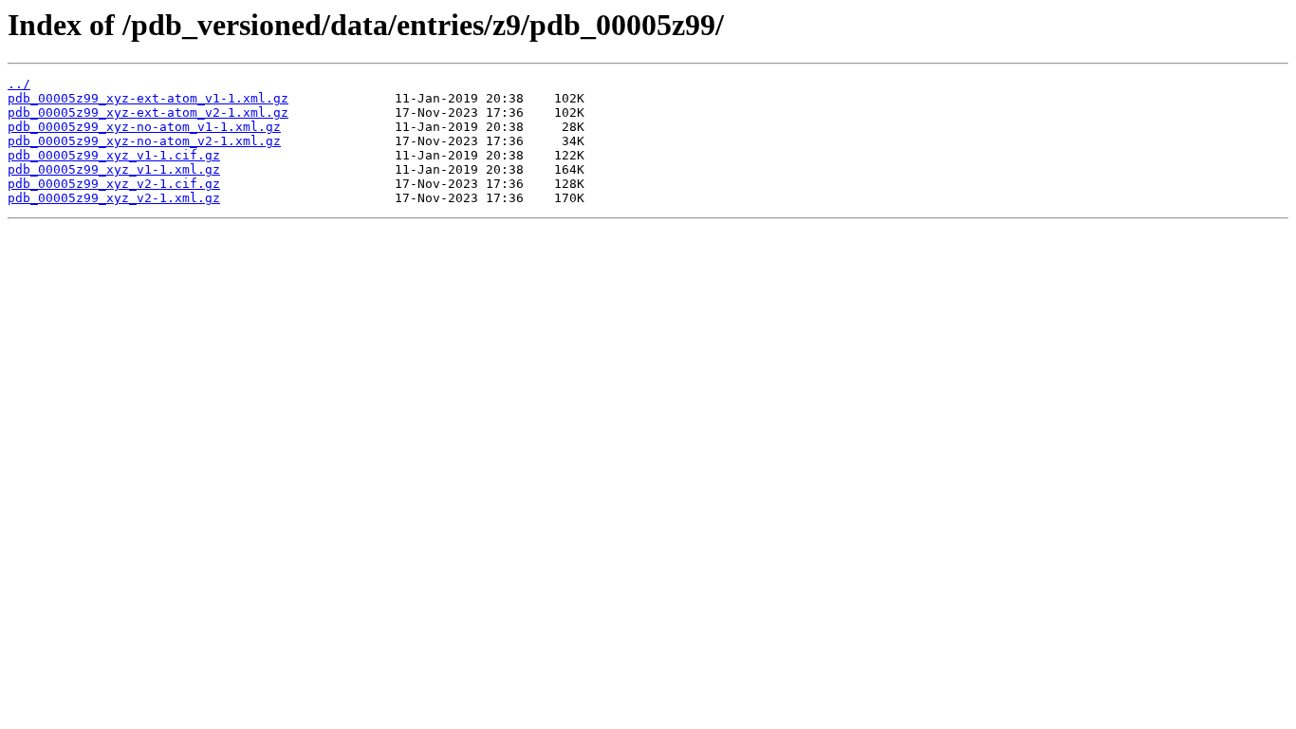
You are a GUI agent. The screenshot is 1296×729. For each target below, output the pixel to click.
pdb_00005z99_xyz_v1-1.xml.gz (114, 169)
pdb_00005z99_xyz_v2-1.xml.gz (114, 198)
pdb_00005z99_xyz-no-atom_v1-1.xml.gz (144, 127)
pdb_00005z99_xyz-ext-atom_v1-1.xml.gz (148, 98)
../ (19, 84)
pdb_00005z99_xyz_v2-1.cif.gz (114, 184)
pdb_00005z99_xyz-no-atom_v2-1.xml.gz (144, 141)
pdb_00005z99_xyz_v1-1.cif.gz (114, 155)
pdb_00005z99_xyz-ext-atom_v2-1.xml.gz (148, 112)
